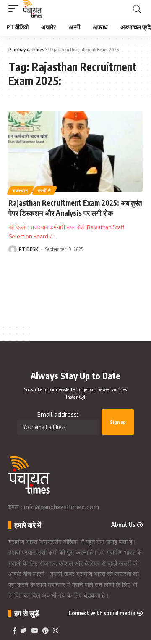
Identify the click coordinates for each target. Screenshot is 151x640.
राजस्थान (20, 190)
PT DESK (28, 249)
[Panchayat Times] (32, 9)
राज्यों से (45, 190)
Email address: (57, 414)
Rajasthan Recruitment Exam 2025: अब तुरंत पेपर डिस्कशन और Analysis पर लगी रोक (75, 207)
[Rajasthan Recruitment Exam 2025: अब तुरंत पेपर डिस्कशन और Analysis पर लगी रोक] (75, 151)
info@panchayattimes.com (61, 507)
